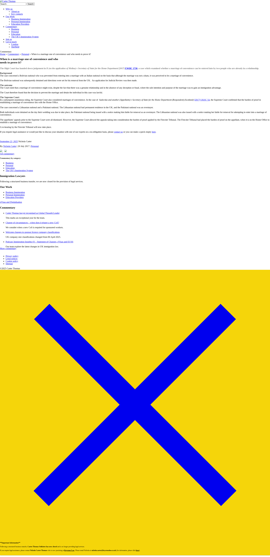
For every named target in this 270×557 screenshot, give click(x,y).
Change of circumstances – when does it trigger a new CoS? (32, 222)
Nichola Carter (9, 146)
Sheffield (15, 47)
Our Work (10, 16)
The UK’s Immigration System (25, 37)
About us (15, 11)
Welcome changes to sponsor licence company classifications (33, 232)
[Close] (135, 539)
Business (15, 29)
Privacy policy (12, 256)
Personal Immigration (20, 21)
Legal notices (11, 258)
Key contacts (17, 14)
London (14, 44)
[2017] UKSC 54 (202, 100)
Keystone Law (69, 550)
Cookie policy (12, 261)
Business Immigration (21, 19)
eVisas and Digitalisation (11, 202)
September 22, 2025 (9, 141)
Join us (9, 39)
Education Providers (20, 24)
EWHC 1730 (131, 68)
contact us (118, 132)
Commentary (11, 26)
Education (15, 34)
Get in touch (11, 42)
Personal (15, 31)
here (154, 132)
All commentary (7, 154)
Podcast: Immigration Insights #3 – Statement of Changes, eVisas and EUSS (39, 242)
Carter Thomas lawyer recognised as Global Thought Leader (32, 213)
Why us (9, 9)
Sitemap (9, 263)
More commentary (8, 248)
